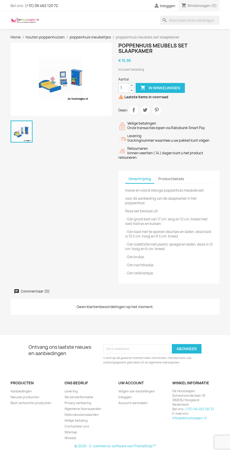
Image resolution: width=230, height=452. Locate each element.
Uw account (131, 382)
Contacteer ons (76, 426)
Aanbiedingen (21, 391)
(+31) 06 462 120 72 (41, 5)
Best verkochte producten (31, 403)
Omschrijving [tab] (139, 179)
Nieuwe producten (25, 397)
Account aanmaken (133, 403)
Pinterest (156, 109)
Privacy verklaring (77, 403)
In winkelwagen (160, 87)
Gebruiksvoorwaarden (81, 414)
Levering (71, 391)
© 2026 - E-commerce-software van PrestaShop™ (115, 446)
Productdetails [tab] (171, 179)
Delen (133, 109)
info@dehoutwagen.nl (189, 418)
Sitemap (70, 432)
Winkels (70, 438)
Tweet (145, 109)
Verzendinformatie (78, 397)
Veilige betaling (76, 420)
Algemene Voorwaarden (82, 409)
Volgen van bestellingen (136, 391)
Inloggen (125, 397)
